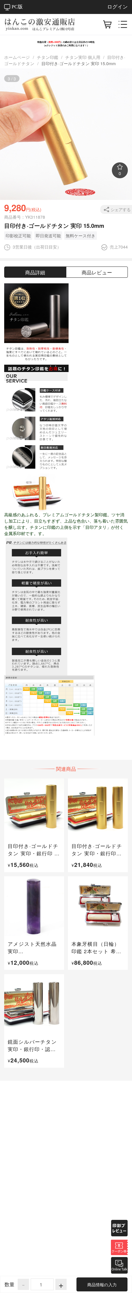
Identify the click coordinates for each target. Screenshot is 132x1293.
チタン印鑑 (47, 57)
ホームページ (17, 57)
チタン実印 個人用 (82, 57)
